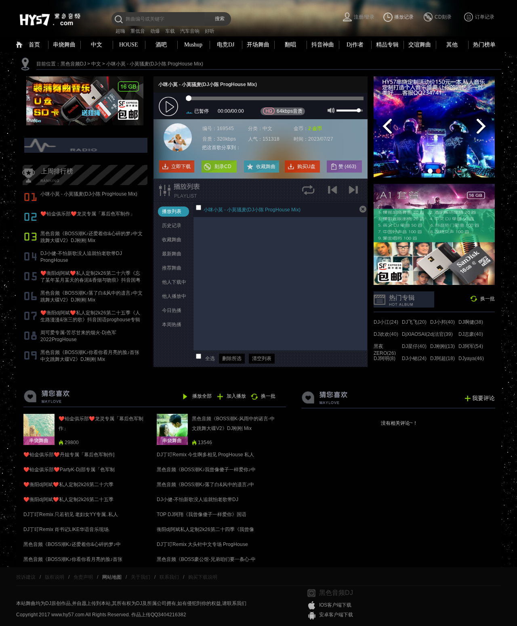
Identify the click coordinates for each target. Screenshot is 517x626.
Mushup (193, 45)
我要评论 (483, 398)
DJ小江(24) (386, 322)
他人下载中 (174, 282)
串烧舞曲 (64, 45)
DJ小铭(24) (414, 358)
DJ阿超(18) (442, 358)
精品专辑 (387, 45)
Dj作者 (355, 45)
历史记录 (171, 225)
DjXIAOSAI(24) (418, 334)
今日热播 (171, 310)
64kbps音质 (290, 111)
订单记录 (484, 17)
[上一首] (334, 192)
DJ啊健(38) (470, 322)
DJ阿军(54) (470, 346)
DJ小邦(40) (442, 322)
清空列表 (261, 358)
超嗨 (120, 31)
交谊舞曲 (419, 45)
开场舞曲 (258, 45)
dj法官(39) (441, 334)
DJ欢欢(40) (386, 334)
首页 (34, 45)
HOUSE (128, 45)
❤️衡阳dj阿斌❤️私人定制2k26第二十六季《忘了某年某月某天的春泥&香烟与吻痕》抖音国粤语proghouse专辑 (90, 280)
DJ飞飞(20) (414, 322)
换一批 (487, 298)
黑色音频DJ (73, 64)
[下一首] (354, 192)
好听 (209, 31)
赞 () (347, 166)
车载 (170, 31)
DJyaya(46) (471, 358)
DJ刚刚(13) (442, 346)
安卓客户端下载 (336, 615)
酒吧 (161, 45)
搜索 (220, 18)
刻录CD (222, 166)
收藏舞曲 (265, 166)
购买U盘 (306, 166)
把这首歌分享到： (221, 147)
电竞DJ (225, 45)
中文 (96, 45)
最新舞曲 (171, 254)
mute (330, 110)
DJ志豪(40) (470, 334)
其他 (452, 45)
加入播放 (236, 396)
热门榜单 (484, 45)
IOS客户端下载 (335, 605)
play (169, 107)
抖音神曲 (322, 45)
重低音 (137, 31)
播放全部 (202, 396)
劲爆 (155, 31)
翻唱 (290, 45)
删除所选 (232, 358)
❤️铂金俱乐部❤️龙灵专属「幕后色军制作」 (87, 214)
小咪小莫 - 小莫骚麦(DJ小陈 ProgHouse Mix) (154, 64)
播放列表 (171, 211)
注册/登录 (364, 17)
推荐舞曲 (171, 268)
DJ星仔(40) (414, 346)
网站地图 (112, 577)
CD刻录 (443, 17)
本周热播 (171, 324)
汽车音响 (190, 31)
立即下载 (181, 166)
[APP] (86, 145)
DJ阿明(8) (384, 358)
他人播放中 (174, 296)
